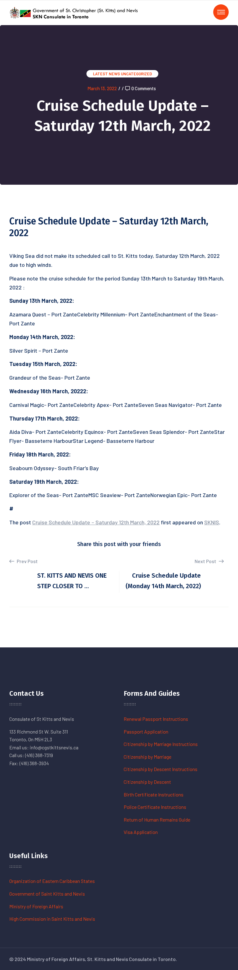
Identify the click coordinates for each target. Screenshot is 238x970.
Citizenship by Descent (147, 782)
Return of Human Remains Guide (157, 819)
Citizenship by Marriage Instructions (161, 744)
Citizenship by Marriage (147, 757)
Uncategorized (136, 73)
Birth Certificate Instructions (153, 794)
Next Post (206, 561)
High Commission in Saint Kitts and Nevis (52, 919)
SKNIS (211, 522)
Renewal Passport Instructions (156, 719)
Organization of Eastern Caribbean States (52, 881)
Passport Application (146, 731)
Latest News (106, 73)
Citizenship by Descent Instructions (160, 769)
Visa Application (141, 832)
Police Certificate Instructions (155, 807)
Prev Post (27, 561)
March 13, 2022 (102, 88)
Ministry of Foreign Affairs (36, 906)
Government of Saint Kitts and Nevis (47, 894)
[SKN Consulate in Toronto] (74, 12)
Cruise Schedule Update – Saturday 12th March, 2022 (96, 522)
